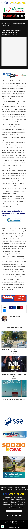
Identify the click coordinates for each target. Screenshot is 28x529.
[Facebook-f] (7, 515)
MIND (17, 527)
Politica (17, 487)
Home (2, 23)
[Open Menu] (1, 2)
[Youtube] (20, 515)
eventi (23, 487)
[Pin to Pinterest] (21, 307)
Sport (1, 489)
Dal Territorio (9, 489)
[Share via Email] (4, 310)
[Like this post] (11, 307)
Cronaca (10, 487)
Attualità (9, 23)
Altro (26, 489)
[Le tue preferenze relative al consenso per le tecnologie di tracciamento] (2, 526)
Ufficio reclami (19, 489)
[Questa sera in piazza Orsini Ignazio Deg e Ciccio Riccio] (14, 364)
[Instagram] (11, 515)
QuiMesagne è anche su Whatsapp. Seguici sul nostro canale (13, 213)
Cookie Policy (18, 510)
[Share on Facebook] (14, 307)
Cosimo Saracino (6, 34)
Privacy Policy (10, 510)
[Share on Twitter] (18, 307)
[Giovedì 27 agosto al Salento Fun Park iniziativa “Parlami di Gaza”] (14, 388)
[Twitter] (16, 515)
